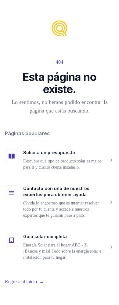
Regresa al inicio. (24, 281)
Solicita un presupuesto (49, 152)
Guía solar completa (45, 236)
